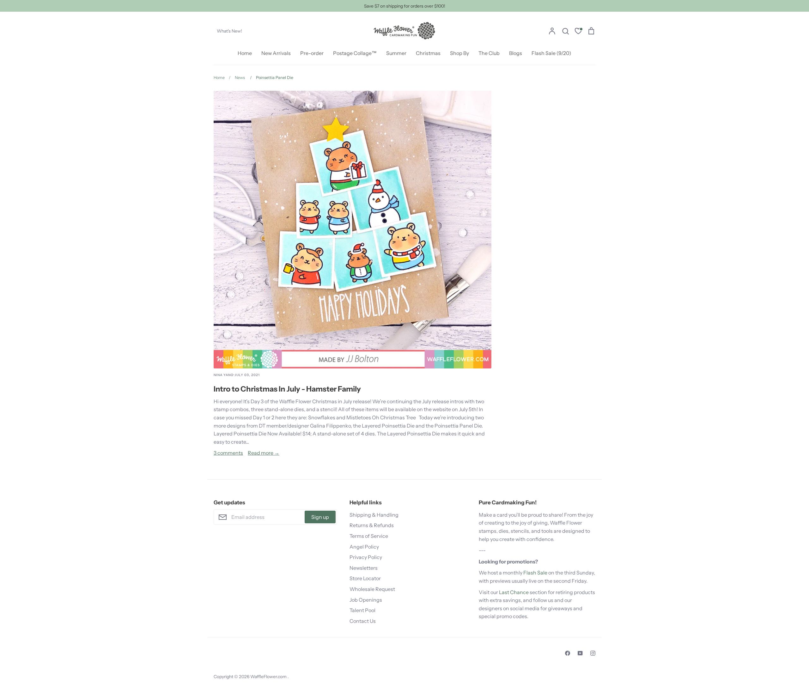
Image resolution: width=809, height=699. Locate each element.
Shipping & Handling (374, 515)
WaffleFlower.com (269, 676)
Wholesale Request (372, 589)
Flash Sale (535, 572)
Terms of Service (369, 536)
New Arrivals (276, 53)
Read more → (263, 453)
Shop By (459, 53)
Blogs (515, 53)
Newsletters (364, 568)
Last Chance (514, 592)
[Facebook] (567, 653)
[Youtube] (580, 653)
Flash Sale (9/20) (551, 53)
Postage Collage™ (355, 53)
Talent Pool (362, 610)
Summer (396, 53)
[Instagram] (593, 653)
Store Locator (365, 578)
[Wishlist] (578, 32)
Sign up (320, 517)
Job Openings (366, 600)
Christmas (428, 53)
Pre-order (312, 53)
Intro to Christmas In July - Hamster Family (287, 388)
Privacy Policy (366, 557)
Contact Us (363, 621)
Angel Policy (364, 547)
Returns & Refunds (372, 525)
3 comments (228, 453)
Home (245, 53)
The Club (489, 53)
